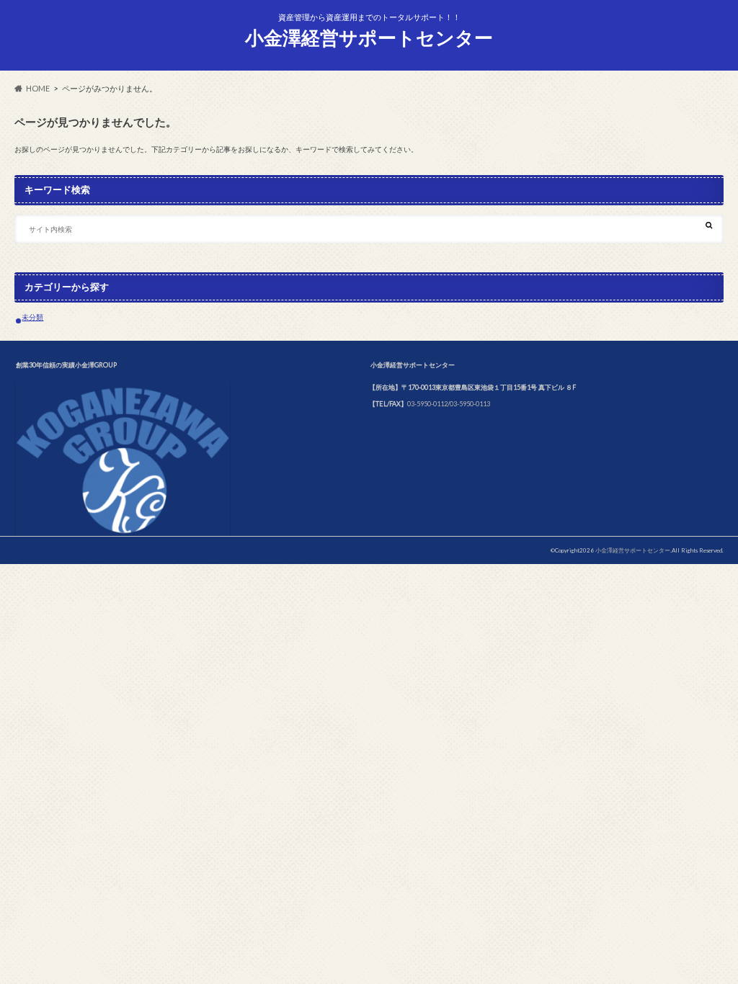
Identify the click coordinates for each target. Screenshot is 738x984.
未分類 (32, 317)
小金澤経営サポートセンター (369, 37)
